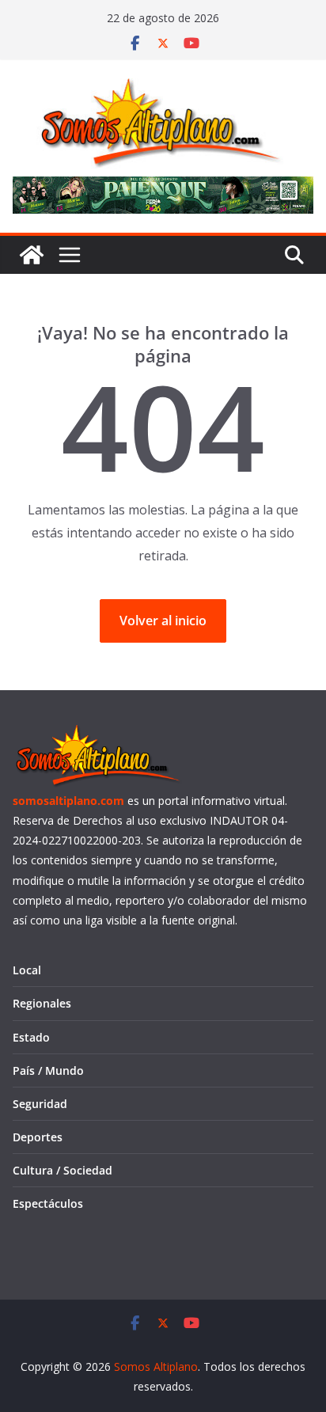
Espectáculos (48, 1203)
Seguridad (40, 1103)
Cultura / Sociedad (62, 1170)
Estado (31, 1037)
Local (27, 969)
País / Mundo (48, 1070)
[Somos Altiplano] (32, 255)
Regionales (42, 1003)
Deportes (38, 1136)
